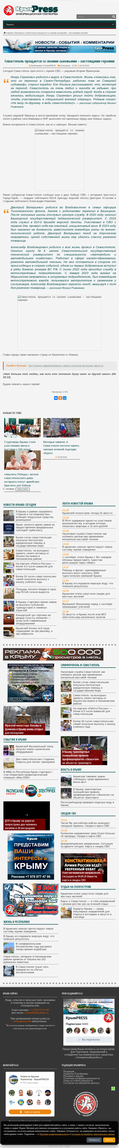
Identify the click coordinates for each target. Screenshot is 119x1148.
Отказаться (94, 1140)
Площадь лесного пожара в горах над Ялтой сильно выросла (36, 591)
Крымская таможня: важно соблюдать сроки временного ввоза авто (91, 779)
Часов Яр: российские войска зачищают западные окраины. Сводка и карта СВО (85, 824)
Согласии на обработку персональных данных (93, 1134)
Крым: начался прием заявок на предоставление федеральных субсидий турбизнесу (35, 527)
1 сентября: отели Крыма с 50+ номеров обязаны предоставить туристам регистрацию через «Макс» (86, 560)
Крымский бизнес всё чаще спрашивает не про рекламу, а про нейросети (34, 631)
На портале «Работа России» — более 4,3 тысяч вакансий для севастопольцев (35, 566)
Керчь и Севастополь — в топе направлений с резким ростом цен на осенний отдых (88, 902)
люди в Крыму (22, 489)
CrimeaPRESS (49, 66)
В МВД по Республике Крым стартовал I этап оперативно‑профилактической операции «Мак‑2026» (27, 775)
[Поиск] (113, 16)
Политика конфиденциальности (81, 1078)
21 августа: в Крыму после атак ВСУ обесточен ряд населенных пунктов (84, 616)
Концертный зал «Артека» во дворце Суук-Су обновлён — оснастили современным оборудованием (33, 619)
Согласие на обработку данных (81, 1083)
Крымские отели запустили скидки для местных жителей (86, 595)
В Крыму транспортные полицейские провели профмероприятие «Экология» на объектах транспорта (93, 793)
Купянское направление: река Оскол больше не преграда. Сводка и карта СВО (88, 835)
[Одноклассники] (60, 398)
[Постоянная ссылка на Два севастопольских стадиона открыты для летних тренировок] (8, 767)
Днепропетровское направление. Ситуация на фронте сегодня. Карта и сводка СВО (87, 845)
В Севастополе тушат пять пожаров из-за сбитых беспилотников (32, 969)
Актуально (19, 33)
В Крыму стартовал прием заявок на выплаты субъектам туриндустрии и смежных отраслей (36, 606)
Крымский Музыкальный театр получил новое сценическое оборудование (34, 749)
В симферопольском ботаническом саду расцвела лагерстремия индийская (33, 946)
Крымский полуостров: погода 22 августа (87, 513)
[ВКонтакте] (56, 398)
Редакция (68, 1071)
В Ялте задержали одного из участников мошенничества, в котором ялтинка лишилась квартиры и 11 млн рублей (87, 523)
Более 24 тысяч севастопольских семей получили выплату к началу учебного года (36, 579)
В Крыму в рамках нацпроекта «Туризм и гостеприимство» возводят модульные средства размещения (34, 515)
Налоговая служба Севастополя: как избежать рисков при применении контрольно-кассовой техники (84, 536)
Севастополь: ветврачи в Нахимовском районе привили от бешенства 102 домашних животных (27, 959)
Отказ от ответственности (78, 1080)
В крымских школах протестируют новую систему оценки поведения (87, 548)
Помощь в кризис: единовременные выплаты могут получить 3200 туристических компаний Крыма (84, 573)
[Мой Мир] (64, 398)
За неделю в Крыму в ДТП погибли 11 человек (20, 826)
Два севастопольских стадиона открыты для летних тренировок (35, 760)
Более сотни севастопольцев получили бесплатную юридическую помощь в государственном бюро (33, 541)
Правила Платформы (75, 1073)
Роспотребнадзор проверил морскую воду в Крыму (78, 761)
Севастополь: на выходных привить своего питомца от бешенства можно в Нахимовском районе (32, 554)
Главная (9, 33)
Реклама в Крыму (73, 1076)
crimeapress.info (22, 1021)
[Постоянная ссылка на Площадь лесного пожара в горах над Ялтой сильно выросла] (8, 597)
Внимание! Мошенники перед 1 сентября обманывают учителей (87, 605)
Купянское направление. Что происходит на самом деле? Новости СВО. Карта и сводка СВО (79, 874)
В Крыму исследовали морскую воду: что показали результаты (87, 585)
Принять (109, 1140)
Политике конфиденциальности (54, 1134)
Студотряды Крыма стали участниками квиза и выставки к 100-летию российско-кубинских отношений (20, 449)
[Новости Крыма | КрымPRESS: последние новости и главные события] (30, 15)
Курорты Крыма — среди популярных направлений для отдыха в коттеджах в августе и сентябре (92, 913)
